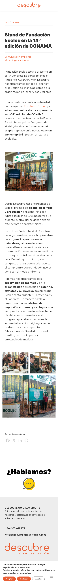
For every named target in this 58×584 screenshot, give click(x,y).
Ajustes (38, 579)
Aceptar (9, 579)
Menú (51, 576)
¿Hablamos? (29, 472)
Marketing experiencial (17, 60)
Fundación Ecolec (35, 106)
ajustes (26, 573)
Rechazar (24, 579)
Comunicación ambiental (18, 56)
